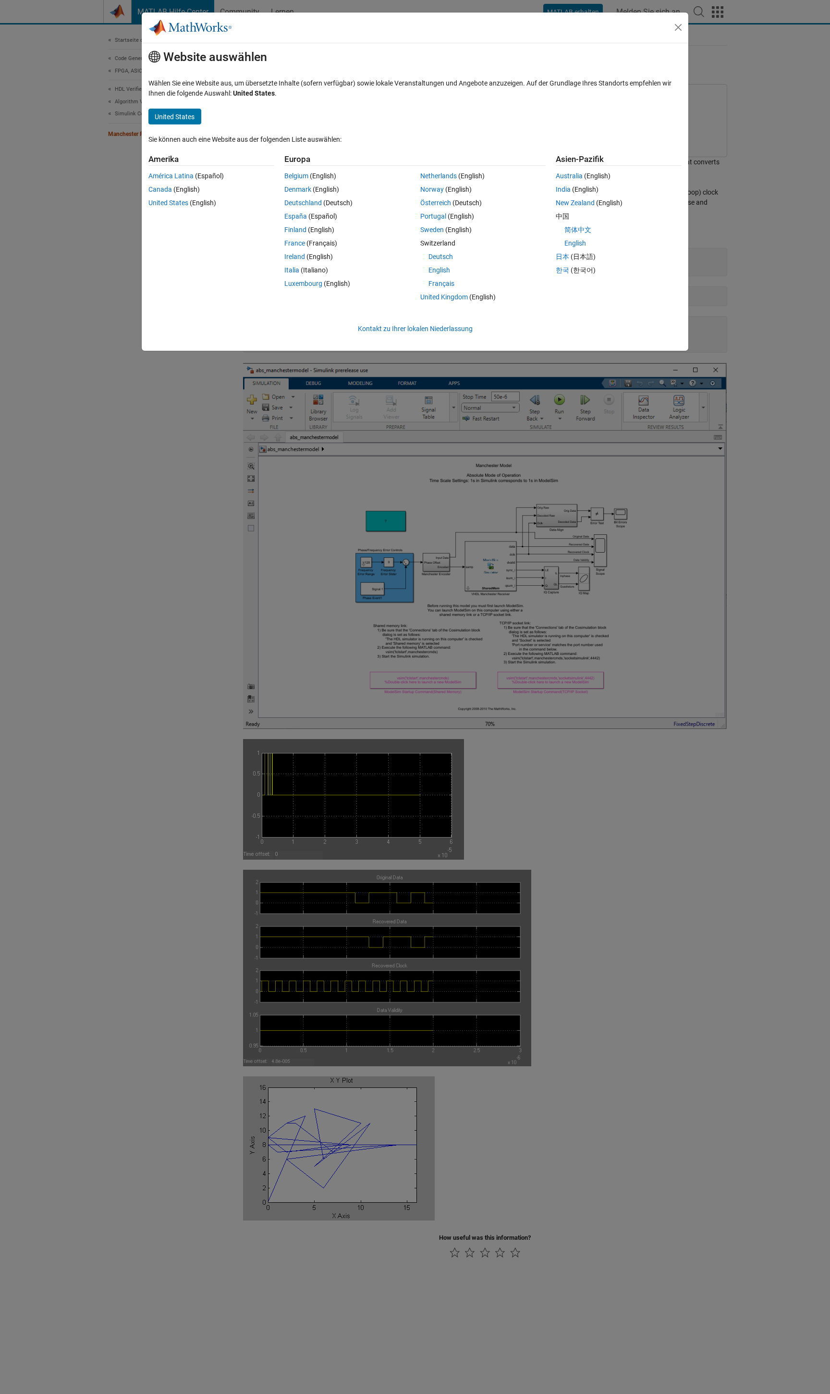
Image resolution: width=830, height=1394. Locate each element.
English (439, 270)
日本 (562, 256)
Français (441, 283)
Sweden (432, 230)
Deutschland (303, 203)
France (294, 243)
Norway (432, 189)
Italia (291, 270)
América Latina (171, 176)
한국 (562, 270)
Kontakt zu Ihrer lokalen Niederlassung (415, 329)
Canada (160, 189)
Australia (569, 176)
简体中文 (577, 230)
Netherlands (438, 176)
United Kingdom (444, 297)
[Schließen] (678, 27)
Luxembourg (303, 283)
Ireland (294, 256)
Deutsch (440, 256)
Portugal (433, 216)
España (295, 216)
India (563, 189)
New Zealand (575, 203)
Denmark (297, 189)
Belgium (296, 176)
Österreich (435, 203)
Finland (295, 230)
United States (168, 203)
